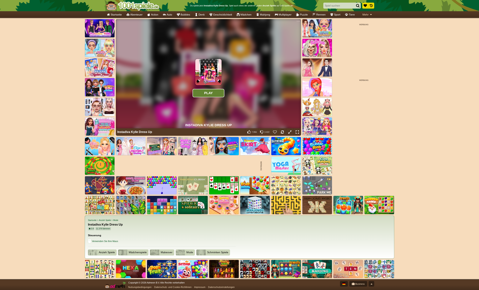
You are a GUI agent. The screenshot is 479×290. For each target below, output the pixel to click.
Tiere (352, 14)
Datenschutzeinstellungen (221, 287)
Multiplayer (285, 14)
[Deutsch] (344, 284)
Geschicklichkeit (222, 14)
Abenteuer (136, 14)
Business (360, 284)
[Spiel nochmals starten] (282, 132)
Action (154, 14)
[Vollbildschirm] (297, 132)
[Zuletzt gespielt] (371, 6)
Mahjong (265, 14)
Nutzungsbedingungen (140, 287)
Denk (202, 14)
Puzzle (304, 14)
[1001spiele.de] (132, 5)
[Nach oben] (371, 284)
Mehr (365, 14)
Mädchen (245, 14)
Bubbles (185, 14)
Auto (169, 14)
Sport (337, 14)
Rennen (321, 14)
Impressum (199, 287)
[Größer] (290, 132)
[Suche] (358, 6)
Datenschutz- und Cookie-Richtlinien (173, 287)
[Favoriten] (365, 6)
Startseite (116, 14)
